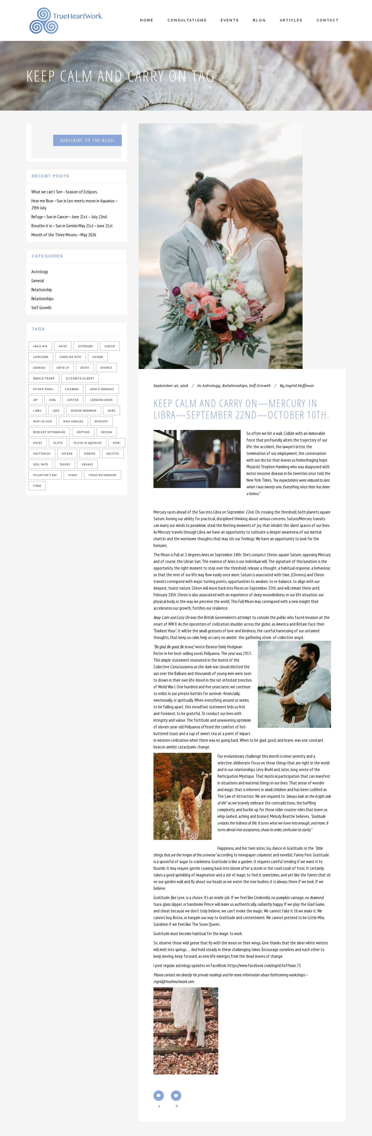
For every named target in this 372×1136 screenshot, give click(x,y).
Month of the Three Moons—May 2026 (63, 234)
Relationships (42, 298)
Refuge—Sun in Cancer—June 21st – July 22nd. (69, 216)
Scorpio (89, 454)
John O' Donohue (102, 389)
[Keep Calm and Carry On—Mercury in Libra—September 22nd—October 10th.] (221, 246)
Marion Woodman (83, 411)
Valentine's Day (45, 475)
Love (56, 411)
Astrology (39, 271)
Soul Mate (40, 464)
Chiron (98, 357)
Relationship (41, 289)
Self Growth (41, 307)
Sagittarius (42, 454)
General (37, 280)
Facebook (72, 389)
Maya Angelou (73, 421)
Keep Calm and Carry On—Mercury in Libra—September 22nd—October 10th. (241, 409)
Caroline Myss (70, 357)
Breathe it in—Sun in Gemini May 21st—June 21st (72, 225)
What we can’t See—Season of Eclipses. (64, 192)
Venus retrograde (103, 475)
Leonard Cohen (101, 400)
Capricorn (41, 357)
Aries (63, 346)
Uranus (87, 464)
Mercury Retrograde (49, 432)
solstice (113, 454)
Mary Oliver (42, 421)
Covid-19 (63, 368)
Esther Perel (43, 389)
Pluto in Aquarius (88, 443)
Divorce (106, 368)
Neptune (83, 432)
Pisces (37, 443)
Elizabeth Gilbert (80, 378)
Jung (52, 400)
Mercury (101, 421)
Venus (72, 475)
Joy (35, 400)
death (85, 368)
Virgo (37, 486)
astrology (85, 346)
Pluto (57, 443)
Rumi (117, 443)
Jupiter (73, 400)
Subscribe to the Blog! (87, 140)
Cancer (110, 346)
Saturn (67, 454)
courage (39, 368)
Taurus (65, 464)
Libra (37, 411)
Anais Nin (40, 346)
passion (106, 432)
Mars (111, 411)
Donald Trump (44, 378)
